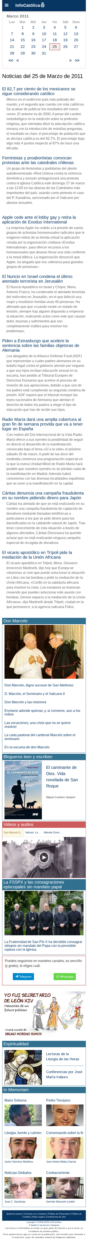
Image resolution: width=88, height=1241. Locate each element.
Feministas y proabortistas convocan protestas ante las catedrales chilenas (38, 160)
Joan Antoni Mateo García (61, 1161)
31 (44, 53)
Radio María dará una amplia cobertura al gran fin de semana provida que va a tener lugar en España (42, 424)
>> (77, 60)
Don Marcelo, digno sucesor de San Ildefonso (38, 685)
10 (44, 34)
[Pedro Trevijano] (65, 1115)
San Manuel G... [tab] (13, 832)
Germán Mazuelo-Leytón (60, 1201)
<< (11, 60)
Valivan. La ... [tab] (33, 832)
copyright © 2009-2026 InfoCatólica (44, 1222)
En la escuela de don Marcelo (27, 747)
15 (23, 40)
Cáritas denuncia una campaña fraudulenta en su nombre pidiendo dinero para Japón (43, 495)
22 (23, 46)
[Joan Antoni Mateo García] (65, 1147)
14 (12, 40)
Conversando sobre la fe (64, 1133)
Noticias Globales (17, 1173)
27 (76, 46)
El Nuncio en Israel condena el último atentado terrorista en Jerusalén (37, 278)
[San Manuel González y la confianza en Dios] (44, 857)
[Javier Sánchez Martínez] (23, 1147)
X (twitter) (33, 1225)
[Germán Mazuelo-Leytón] (65, 1187)
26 (65, 46)
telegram (55, 1225)
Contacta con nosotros (35, 1214)
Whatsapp (66, 976)
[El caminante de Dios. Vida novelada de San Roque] (23, 789)
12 (65, 34)
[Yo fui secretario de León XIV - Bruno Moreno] (44, 1014)
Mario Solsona (15, 1100)
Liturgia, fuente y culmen (22, 1133)
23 (33, 46)
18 (55, 40)
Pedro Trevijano (58, 1100)
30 (33, 53)
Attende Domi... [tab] (52, 832)
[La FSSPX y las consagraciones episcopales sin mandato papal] (44, 913)
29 (23, 53)
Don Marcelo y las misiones (25, 702)
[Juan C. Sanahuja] (23, 1187)
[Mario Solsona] (23, 1115)
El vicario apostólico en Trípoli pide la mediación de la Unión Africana (37, 555)
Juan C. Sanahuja (14, 1201)
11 (55, 34)
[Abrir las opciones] (6, 5)
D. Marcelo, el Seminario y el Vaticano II (34, 694)
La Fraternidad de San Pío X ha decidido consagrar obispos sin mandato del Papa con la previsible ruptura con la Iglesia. (43, 945)
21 (12, 46)
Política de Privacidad (58, 1214)
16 (33, 40)
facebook (44, 1225)
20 (76, 40)
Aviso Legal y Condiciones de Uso (49, 1217)
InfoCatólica (27, 5)
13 (76, 34)
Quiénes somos (14, 1214)
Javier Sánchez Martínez (18, 1161)
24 (44, 46)
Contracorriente (58, 1173)
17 (44, 40)
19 (65, 40)
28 (12, 53)
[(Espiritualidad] (23, 1066)
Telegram (25, 976)
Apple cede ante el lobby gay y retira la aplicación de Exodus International (39, 219)
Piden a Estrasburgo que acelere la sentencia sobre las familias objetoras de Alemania (40, 345)
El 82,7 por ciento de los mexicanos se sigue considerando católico (38, 91)
